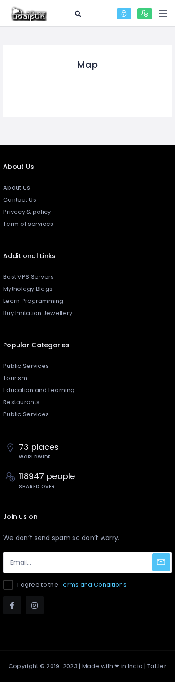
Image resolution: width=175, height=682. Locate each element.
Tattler (156, 666)
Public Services (26, 366)
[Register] (144, 13)
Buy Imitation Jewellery (37, 313)
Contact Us (19, 199)
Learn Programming (33, 301)
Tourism (15, 378)
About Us (16, 187)
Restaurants (21, 402)
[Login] (124, 13)
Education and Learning (38, 390)
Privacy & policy (27, 211)
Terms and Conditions (93, 584)
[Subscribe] (161, 562)
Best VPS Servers (28, 276)
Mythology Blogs (27, 289)
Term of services (28, 224)
